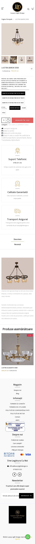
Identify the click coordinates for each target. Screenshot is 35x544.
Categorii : (4, 125)
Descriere (17, 239)
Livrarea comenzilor (17, 447)
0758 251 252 (17, 163)
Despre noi (17, 390)
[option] (17, 39)
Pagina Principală (6, 19)
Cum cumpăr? (17, 443)
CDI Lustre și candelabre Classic (19, 125)
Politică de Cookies (17, 440)
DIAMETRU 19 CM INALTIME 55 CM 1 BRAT (13, 102)
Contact (17, 417)
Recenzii (17, 244)
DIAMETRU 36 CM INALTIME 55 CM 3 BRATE (13, 93)
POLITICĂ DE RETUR (17, 413)
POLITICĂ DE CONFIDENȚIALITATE (17, 410)
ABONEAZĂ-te (26, 496)
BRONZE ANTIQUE (15, 108)
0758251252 (17, 469)
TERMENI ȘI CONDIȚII (17, 404)
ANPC (17, 420)
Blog (17, 393)
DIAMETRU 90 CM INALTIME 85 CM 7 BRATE (13, 98)
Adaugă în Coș (22, 120)
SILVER (24, 108)
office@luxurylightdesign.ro (19, 466)
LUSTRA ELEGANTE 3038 (9, 368)
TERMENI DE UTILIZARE (17, 407)
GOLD (3, 112)
